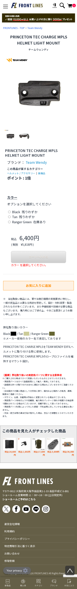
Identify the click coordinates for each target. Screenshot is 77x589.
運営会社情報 (12, 524)
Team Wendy (34, 28)
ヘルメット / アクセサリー (21, 173)
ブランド (54, 585)
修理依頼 (9, 561)
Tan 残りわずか (23, 216)
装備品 (41, 173)
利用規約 (9, 531)
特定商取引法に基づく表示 (19, 546)
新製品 (8, 585)
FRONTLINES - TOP (14, 28)
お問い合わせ (12, 553)
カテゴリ (38, 585)
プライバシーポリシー (17, 539)
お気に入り (69, 585)
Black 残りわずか (24, 211)
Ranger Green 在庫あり (28, 221)
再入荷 (23, 585)
